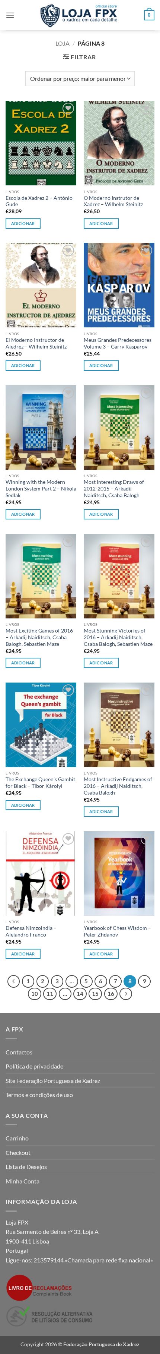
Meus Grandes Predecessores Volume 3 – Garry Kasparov (117, 343)
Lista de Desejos (26, 1166)
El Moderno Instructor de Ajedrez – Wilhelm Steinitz (36, 343)
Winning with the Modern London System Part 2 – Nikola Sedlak (41, 488)
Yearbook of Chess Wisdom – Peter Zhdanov (117, 931)
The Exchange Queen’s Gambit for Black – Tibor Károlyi (40, 782)
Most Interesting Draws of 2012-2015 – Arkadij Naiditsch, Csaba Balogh (114, 488)
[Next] (125, 994)
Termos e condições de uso (39, 1094)
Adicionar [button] (23, 223)
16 (111, 993)
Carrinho (17, 1138)
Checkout (18, 1152)
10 (34, 993)
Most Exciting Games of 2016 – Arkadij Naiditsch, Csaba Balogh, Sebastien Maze (39, 637)
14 (80, 993)
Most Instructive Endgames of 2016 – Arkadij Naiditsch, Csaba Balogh (118, 785)
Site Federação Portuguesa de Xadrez (53, 1080)
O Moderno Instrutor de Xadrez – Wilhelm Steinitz (113, 201)
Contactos (19, 1052)
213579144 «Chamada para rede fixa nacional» (93, 1260)
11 (50, 993)
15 (95, 993)
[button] (10, 15)
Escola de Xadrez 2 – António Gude (39, 201)
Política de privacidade (34, 1066)
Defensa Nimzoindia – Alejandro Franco (31, 931)
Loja (62, 43)
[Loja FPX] (80, 15)
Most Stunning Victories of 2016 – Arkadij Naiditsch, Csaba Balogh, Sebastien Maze (118, 637)
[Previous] (13, 981)
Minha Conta (22, 1181)
